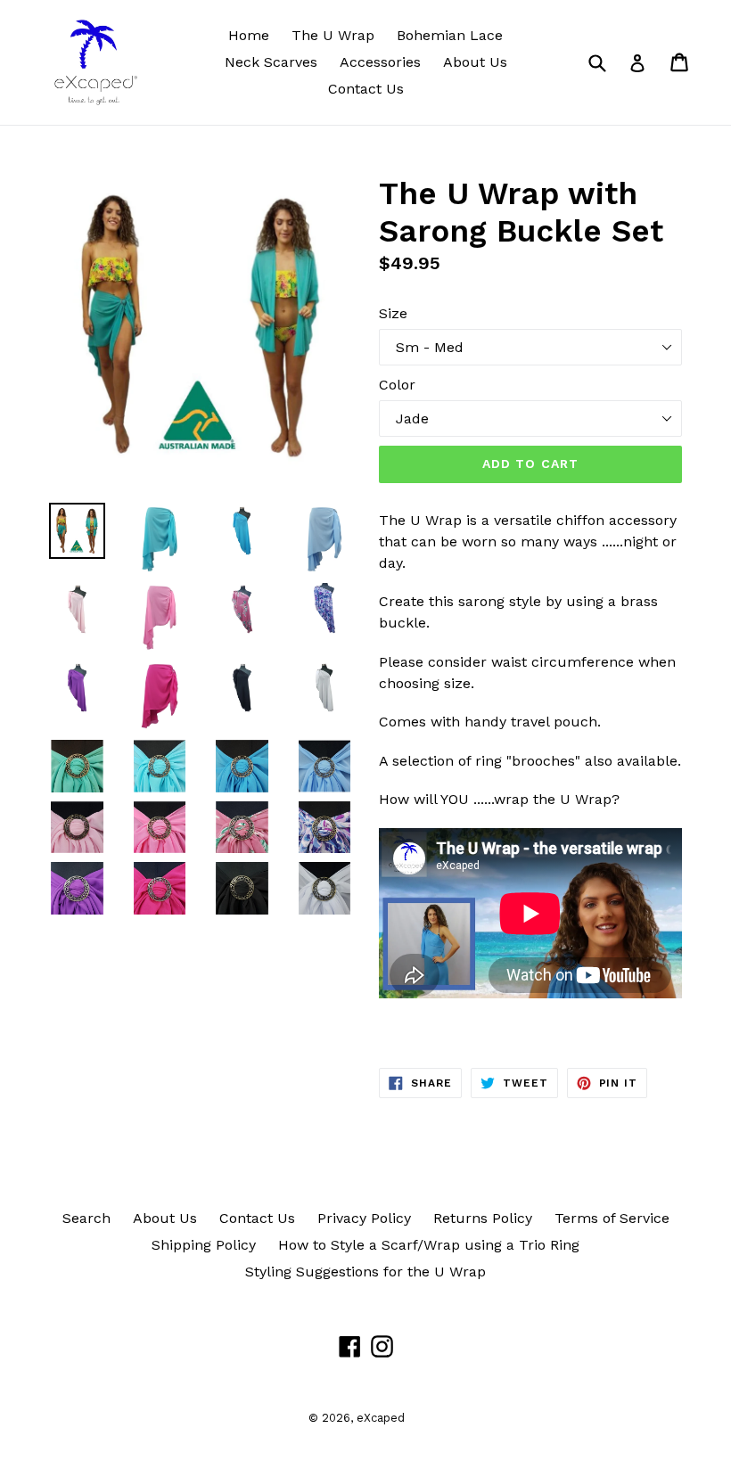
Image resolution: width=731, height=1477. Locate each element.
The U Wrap (333, 35)
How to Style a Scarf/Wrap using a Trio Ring (428, 1244)
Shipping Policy (204, 1244)
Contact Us (366, 88)
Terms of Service (611, 1218)
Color (397, 384)
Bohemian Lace (450, 35)
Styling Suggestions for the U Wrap (365, 1271)
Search (86, 1218)
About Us (475, 61)
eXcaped (381, 1417)
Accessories (380, 61)
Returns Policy (482, 1218)
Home (248, 35)
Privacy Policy (364, 1218)
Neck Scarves (271, 61)
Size (393, 313)
